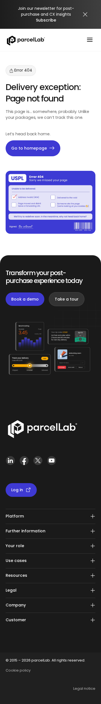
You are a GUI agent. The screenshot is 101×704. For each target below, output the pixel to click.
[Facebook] (24, 463)
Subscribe (46, 20)
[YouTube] (51, 463)
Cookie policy (18, 670)
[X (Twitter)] (37, 463)
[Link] (42, 430)
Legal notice (84, 688)
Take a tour (67, 299)
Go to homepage (29, 148)
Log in (17, 490)
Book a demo (25, 299)
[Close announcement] (85, 14)
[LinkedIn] (10, 463)
